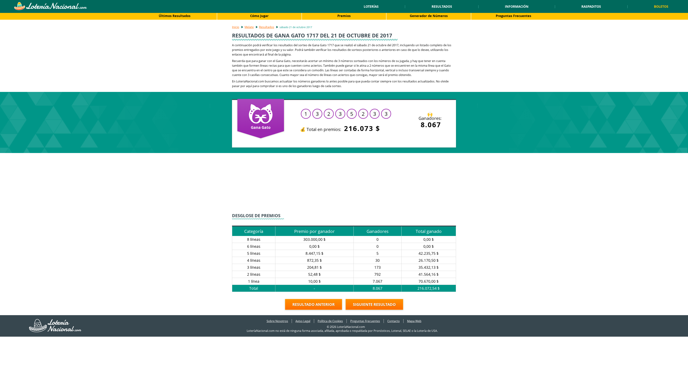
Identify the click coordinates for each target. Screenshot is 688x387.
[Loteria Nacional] (50, 9)
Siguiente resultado (374, 304)
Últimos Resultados (174, 16)
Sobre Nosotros (277, 321)
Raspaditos (591, 6)
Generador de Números (429, 16)
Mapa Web (414, 321)
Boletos (661, 6)
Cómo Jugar (259, 16)
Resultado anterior (313, 304)
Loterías (371, 6)
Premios (344, 16)
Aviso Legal (302, 321)
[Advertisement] (344, 183)
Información (517, 6)
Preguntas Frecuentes (513, 16)
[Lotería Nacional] (55, 331)
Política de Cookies (330, 321)
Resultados (442, 6)
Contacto (393, 321)
